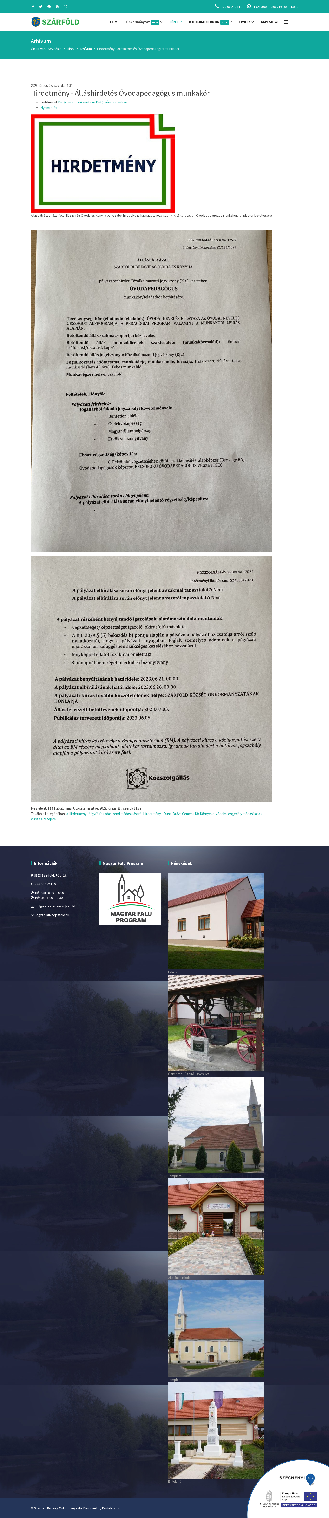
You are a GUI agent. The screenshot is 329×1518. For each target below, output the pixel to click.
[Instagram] (65, 6)
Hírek (174, 22)
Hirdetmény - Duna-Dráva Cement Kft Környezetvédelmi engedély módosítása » (202, 813)
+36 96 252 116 (231, 7)
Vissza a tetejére (43, 819)
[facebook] (33, 6)
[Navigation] (286, 22)
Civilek (244, 22)
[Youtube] (57, 6)
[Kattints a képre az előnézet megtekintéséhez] (164, 163)
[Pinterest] (49, 6)
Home (114, 22)
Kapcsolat (270, 22)
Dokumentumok (209, 22)
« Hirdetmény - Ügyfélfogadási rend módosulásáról (104, 813)
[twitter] (41, 6)
